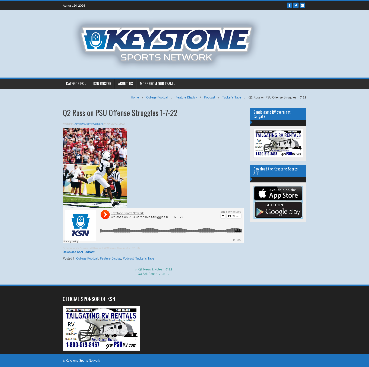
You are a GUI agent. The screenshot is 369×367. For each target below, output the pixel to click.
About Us (125, 83)
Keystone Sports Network (88, 123)
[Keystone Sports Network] (169, 43)
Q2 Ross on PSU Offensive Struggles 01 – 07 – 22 (115, 248)
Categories (75, 83)
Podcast (209, 97)
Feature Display (186, 97)
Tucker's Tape (231, 97)
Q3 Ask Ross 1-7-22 (153, 274)
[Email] (302, 5)
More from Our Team (156, 83)
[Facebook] (289, 5)
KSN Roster (102, 83)
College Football (157, 97)
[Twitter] (296, 5)
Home (135, 97)
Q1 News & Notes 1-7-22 (153, 269)
